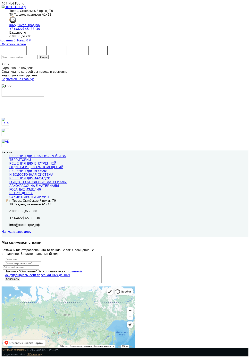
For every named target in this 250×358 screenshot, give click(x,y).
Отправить (12, 278)
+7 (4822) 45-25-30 (24, 29)
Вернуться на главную (18, 79)
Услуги (54, 50)
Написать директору (16, 232)
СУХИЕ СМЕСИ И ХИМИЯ (29, 197)
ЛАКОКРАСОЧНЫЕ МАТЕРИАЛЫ (34, 186)
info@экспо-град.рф (24, 25)
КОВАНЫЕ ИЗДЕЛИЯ (25, 189)
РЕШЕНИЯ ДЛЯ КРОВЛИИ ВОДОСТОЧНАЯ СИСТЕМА (31, 172)
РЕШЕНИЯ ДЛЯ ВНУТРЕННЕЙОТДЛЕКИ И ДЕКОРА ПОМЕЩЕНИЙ (36, 165)
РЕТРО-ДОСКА (21, 193)
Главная (17, 50)
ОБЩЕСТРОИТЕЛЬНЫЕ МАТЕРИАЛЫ (38, 182)
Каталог (34, 50)
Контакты (98, 50)
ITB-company (34, 354)
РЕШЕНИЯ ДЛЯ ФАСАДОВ (29, 178)
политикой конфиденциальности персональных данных (43, 273)
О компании (77, 50)
